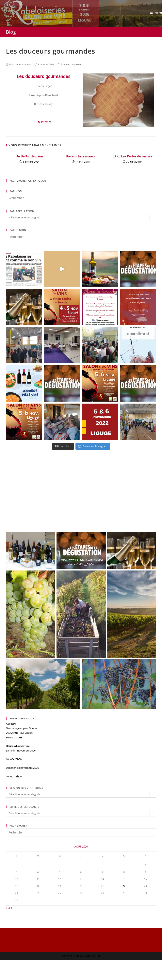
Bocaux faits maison (81, 156)
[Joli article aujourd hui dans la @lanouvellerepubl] (24, 269)
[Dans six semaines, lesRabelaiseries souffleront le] (100, 422)
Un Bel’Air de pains (29, 156)
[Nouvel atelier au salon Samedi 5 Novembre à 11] (138, 383)
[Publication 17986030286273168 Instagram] (62, 269)
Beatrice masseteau (20, 64)
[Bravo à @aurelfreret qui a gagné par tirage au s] (138, 345)
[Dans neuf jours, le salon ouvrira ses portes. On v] (62, 307)
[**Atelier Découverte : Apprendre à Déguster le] (138, 269)
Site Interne (43, 122)
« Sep (9, 908)
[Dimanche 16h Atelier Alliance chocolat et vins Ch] (100, 345)
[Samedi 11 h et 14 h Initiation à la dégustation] (62, 383)
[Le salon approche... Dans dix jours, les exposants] (100, 307)
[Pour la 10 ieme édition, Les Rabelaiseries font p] (24, 422)
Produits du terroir (71, 64)
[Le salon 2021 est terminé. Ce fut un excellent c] (138, 422)
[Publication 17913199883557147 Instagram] (138, 307)
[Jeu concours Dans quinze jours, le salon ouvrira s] (100, 383)
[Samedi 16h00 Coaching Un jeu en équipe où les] (100, 269)
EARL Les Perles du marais (132, 156)
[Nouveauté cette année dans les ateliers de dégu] (24, 307)
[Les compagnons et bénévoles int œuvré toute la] (62, 345)
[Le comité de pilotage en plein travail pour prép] (62, 422)
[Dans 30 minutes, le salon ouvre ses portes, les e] (24, 345)
